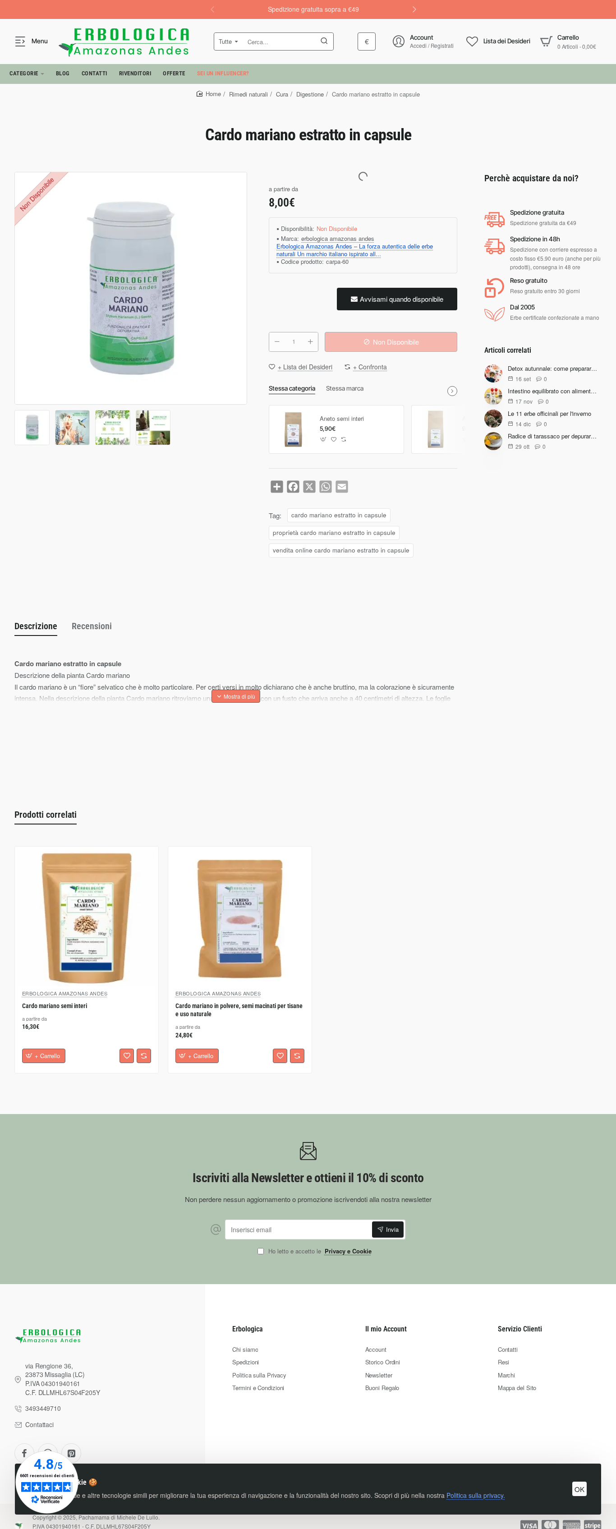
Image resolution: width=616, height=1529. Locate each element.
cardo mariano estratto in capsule (338, 515)
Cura (282, 94)
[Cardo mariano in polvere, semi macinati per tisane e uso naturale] (240, 918)
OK (579, 1489)
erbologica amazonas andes (337, 239)
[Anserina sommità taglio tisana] (435, 429)
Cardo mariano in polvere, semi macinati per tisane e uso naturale (239, 1010)
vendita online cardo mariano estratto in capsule (341, 550)
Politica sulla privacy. (475, 1495)
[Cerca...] (324, 41)
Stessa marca (344, 388)
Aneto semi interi (342, 419)
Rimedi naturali (248, 94)
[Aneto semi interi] (293, 429)
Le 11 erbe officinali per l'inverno (549, 414)
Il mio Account (386, 1329)
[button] (414, 9)
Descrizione (35, 626)
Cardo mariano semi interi (54, 1006)
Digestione (310, 94)
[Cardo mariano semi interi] (86, 918)
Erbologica (247, 1329)
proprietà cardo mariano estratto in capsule (334, 532)
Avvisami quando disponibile (401, 299)
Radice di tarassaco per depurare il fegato (553, 437)
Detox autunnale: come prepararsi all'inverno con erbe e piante (553, 369)
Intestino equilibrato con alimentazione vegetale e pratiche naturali (553, 392)
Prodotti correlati (45, 814)
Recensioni (92, 626)
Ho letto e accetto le (319, 1251)
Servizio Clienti (520, 1329)
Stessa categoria (292, 388)
